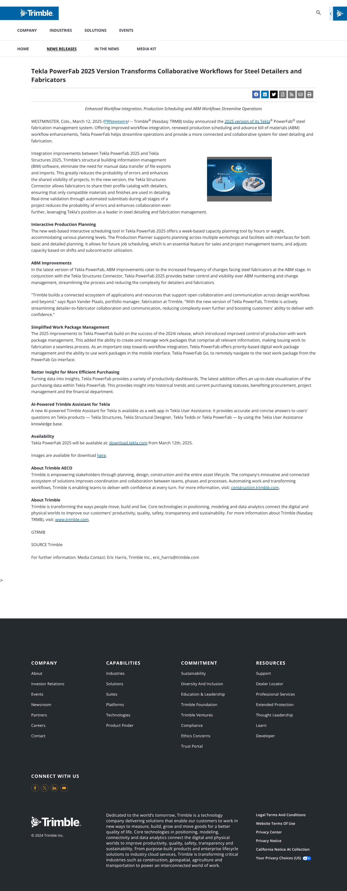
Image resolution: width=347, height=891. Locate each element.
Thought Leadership (274, 715)
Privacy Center (269, 832)
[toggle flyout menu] (338, 14)
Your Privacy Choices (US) (278, 858)
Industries (61, 30)
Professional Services (275, 694)
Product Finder (120, 725)
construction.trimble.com (255, 487)
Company (27, 30)
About (36, 673)
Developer (265, 735)
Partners (39, 715)
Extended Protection (275, 704)
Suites (111, 694)
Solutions (95, 30)
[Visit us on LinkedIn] (54, 788)
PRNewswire (116, 121)
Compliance (192, 725)
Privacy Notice (268, 840)
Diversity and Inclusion (202, 683)
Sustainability (193, 673)
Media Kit (146, 49)
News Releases (62, 49)
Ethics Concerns (195, 735)
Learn (261, 725)
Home (23, 49)
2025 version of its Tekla (247, 121)
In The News (106, 49)
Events (126, 30)
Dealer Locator (269, 683)
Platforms (115, 704)
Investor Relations (48, 683)
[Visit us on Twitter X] (44, 788)
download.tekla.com (128, 443)
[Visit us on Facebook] (35, 788)
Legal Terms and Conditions (281, 815)
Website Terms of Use (275, 823)
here (101, 455)
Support (263, 673)
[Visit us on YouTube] (64, 788)
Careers (38, 725)
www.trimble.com (72, 519)
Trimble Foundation (199, 704)
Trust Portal (192, 746)
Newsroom (41, 704)
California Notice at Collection (283, 849)
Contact (38, 735)
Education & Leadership (203, 694)
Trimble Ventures (197, 715)
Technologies (118, 715)
